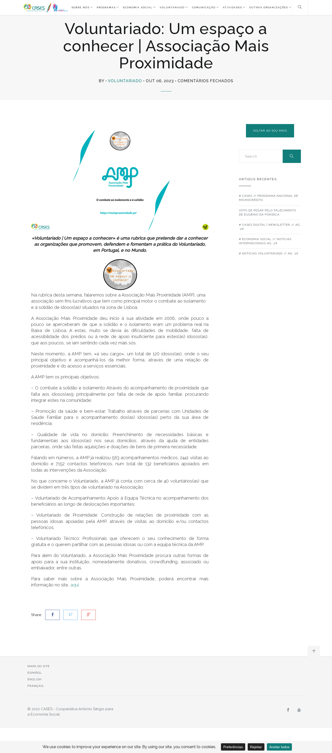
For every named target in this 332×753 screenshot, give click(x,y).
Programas (106, 7)
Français (35, 686)
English (34, 679)
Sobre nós (80, 7)
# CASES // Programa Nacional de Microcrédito (268, 198)
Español (34, 672)
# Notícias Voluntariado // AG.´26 (268, 253)
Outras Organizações (268, 7)
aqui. (74, 584)
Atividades (232, 7)
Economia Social (137, 7)
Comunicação (204, 7)
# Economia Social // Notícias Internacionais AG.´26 (265, 241)
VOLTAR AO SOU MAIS (270, 130)
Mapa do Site (38, 666)
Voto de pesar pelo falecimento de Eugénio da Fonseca (267, 212)
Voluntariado (172, 7)
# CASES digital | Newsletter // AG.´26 (270, 227)
